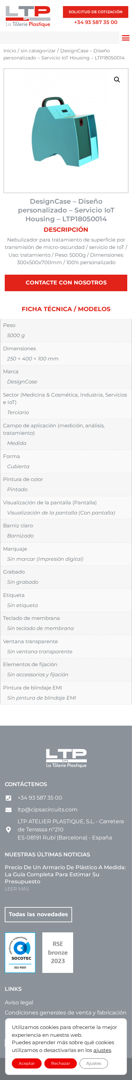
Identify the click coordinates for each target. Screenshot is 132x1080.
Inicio (9, 50)
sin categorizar (38, 50)
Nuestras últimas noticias (47, 854)
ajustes (102, 1050)
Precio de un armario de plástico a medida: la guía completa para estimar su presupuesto (65, 874)
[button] (117, 80)
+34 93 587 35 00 (95, 22)
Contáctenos (26, 784)
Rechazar (60, 1063)
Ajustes (93, 1063)
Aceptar (27, 1063)
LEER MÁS (17, 889)
